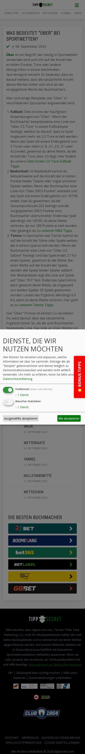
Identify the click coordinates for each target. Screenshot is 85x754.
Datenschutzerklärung (17, 379)
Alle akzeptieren (68, 418)
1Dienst (22, 395)
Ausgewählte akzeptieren (21, 418)
